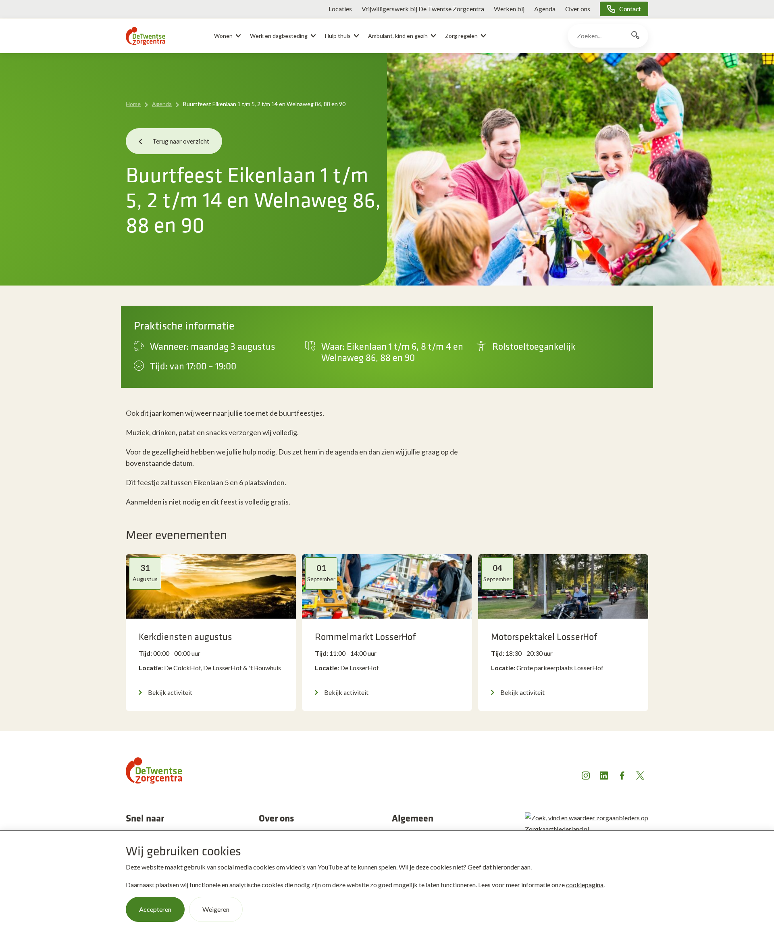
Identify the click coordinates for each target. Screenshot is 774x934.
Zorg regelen (461, 35)
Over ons (577, 9)
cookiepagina (584, 884)
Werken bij (509, 9)
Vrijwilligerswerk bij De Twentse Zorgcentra (423, 9)
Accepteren (155, 909)
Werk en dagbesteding (279, 35)
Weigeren (215, 909)
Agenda (545, 9)
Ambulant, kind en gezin (398, 35)
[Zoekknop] (635, 36)
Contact (630, 9)
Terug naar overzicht (180, 141)
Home (133, 103)
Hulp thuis (338, 35)
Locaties (340, 9)
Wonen (223, 35)
